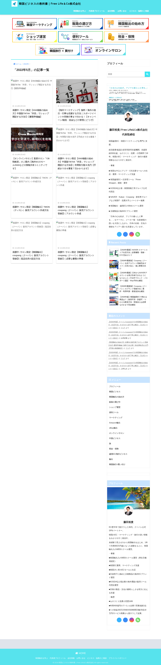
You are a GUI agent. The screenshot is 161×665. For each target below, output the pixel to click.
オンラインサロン (116, 433)
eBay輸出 (113, 428)
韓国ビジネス (114, 392)
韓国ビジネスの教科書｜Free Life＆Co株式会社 (49, 3)
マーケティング (115, 417)
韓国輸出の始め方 (116, 397)
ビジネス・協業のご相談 (139, 11)
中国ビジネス (114, 438)
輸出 (111, 459)
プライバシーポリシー (117, 658)
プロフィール (114, 386)
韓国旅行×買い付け (117, 464)
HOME (82, 653)
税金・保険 (114, 449)
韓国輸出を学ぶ (79, 11)
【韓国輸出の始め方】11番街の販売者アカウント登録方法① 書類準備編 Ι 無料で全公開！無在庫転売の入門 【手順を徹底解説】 (128, 345)
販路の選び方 (114, 402)
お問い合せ (122, 11)
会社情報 (111, 11)
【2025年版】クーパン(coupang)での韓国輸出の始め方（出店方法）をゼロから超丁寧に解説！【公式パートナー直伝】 (128, 325)
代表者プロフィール (97, 11)
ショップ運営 (114, 407)
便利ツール (114, 412)
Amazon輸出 (114, 423)
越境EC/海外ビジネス (118, 454)
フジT (123, 328)
